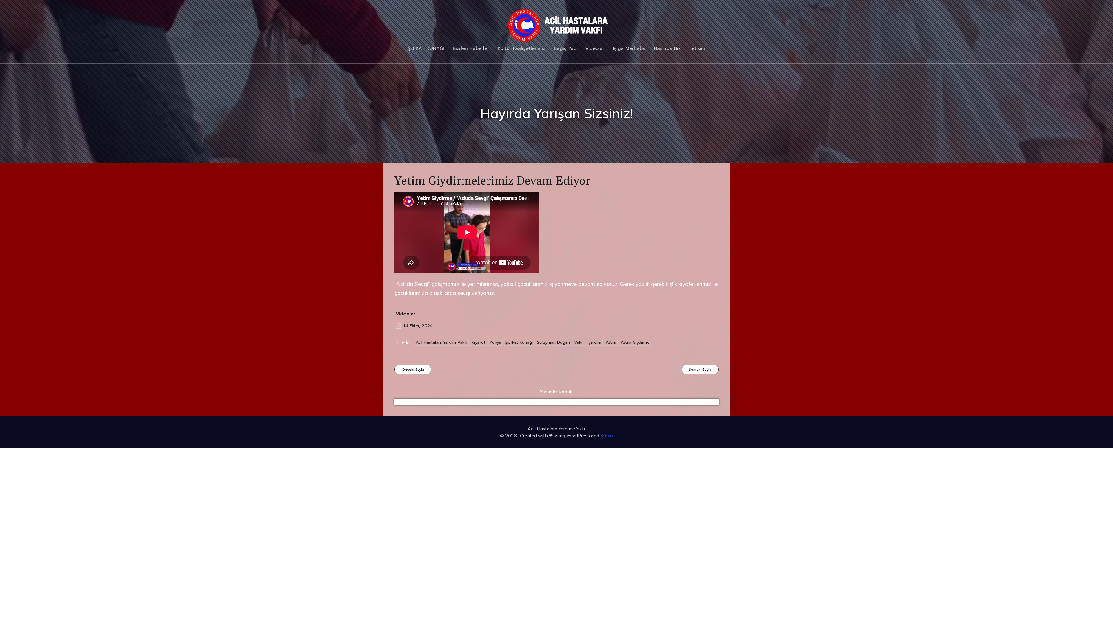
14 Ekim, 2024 (418, 326)
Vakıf (579, 342)
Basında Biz (667, 48)
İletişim (697, 48)
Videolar (594, 48)
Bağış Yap (565, 48)
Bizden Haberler (471, 48)
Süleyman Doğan (553, 342)
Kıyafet (478, 342)
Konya (495, 342)
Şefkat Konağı (519, 342)
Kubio (606, 435)
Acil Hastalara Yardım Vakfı (441, 342)
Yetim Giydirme (635, 342)
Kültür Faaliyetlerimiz (521, 48)
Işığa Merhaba (629, 48)
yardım (594, 342)
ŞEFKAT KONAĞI (426, 48)
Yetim (610, 342)
